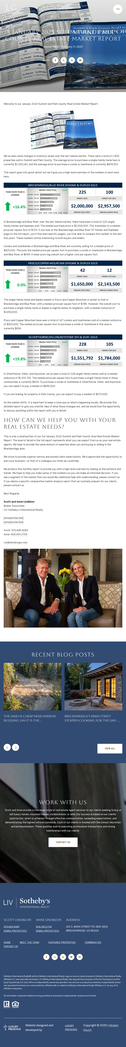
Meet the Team (29, 942)
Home (7, 942)
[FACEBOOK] (46, 957)
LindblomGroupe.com (15, 542)
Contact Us (63, 842)
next (15, 747)
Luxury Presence (71, 1027)
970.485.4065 (20, 530)
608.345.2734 (19, 534)
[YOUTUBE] (71, 957)
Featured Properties (62, 942)
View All (110, 748)
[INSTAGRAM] (55, 957)
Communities (93, 942)
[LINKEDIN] (63, 957)
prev (7, 747)
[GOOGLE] (80, 957)
